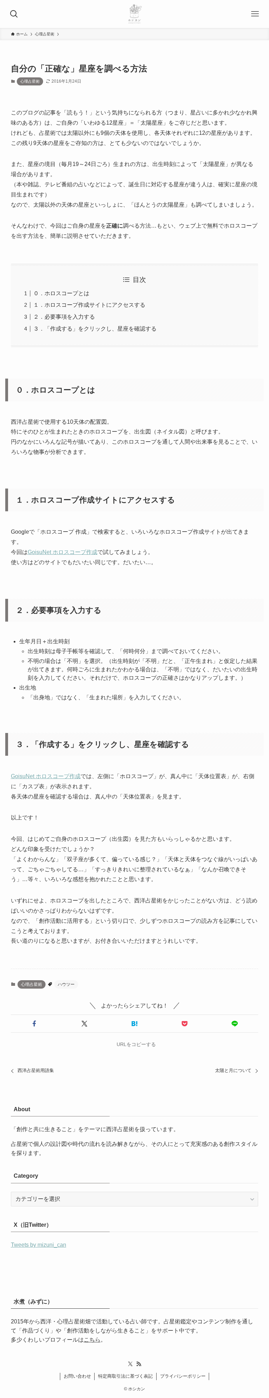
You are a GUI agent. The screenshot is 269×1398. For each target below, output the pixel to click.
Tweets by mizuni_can (38, 1245)
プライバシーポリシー (183, 1376)
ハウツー (66, 984)
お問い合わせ (77, 1376)
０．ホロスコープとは (61, 293)
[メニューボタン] (255, 14)
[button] (34, 1024)
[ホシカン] (134, 14)
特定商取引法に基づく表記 (125, 1376)
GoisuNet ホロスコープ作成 (62, 552)
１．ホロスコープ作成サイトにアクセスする (89, 305)
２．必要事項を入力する (64, 317)
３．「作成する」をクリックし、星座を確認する (95, 329)
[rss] (139, 1364)
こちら (92, 1340)
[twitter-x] (130, 1364)
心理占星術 (30, 81)
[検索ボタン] (14, 14)
